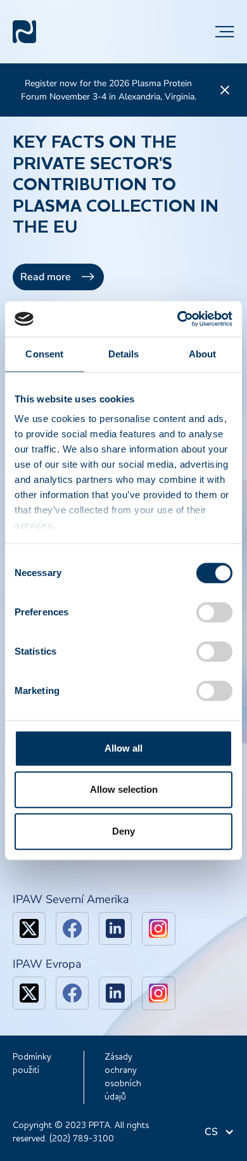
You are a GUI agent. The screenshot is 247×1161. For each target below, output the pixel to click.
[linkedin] (115, 928)
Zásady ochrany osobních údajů (122, 1077)
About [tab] (203, 354)
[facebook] (72, 928)
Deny (123, 831)
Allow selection (124, 789)
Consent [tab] (44, 354)
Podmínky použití (32, 1064)
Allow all (123, 748)
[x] (29, 928)
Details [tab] (123, 354)
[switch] (214, 612)
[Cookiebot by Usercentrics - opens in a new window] (177, 319)
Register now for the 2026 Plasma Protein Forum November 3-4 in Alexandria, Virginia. (108, 90)
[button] (224, 31)
